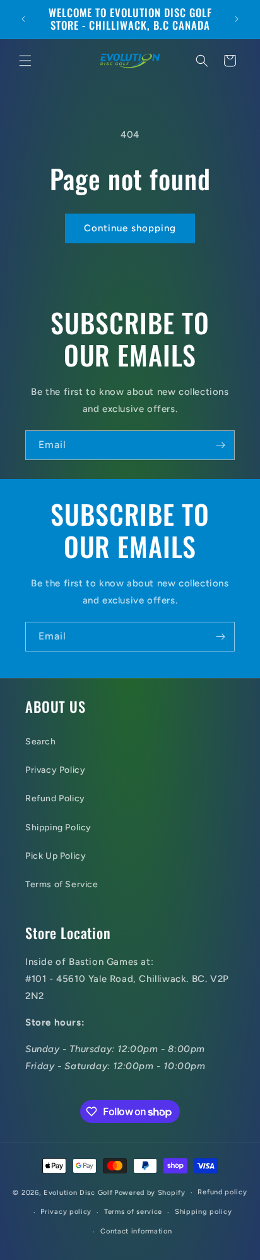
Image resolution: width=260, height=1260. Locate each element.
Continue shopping (130, 228)
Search (40, 741)
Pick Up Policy (55, 856)
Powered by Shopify (150, 1193)
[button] (25, 61)
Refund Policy (55, 798)
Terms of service (133, 1212)
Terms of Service (61, 884)
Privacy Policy (55, 770)
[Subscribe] (220, 445)
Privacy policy (66, 1212)
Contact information (136, 1231)
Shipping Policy (58, 827)
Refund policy (222, 1192)
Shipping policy (203, 1212)
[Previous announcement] (23, 19)
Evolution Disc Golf (78, 1193)
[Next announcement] (237, 19)
